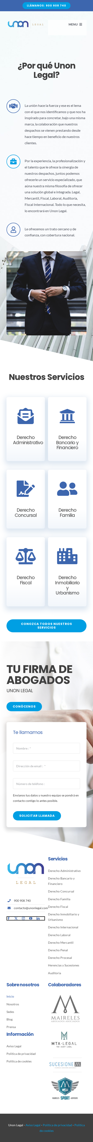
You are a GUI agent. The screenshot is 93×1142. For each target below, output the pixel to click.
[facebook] (8, 918)
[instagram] (23, 918)
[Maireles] (65, 995)
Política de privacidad (57, 1125)
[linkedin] (38, 918)
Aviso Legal (33, 1125)
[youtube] (30, 918)
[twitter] (16, 918)
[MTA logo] (64, 1025)
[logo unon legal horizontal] (25, 21)
